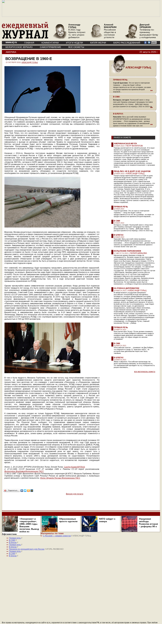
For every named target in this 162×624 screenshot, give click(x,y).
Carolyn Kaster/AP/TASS (74, 467)
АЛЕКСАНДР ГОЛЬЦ (30, 62)
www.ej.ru (11, 42)
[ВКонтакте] (22, 491)
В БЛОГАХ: (118, 114)
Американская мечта (125, 143)
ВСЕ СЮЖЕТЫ (76, 47)
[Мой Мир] (32, 491)
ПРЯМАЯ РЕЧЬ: (120, 80)
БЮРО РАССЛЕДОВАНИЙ (126, 42)
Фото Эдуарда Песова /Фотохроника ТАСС (60, 478)
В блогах (118, 235)
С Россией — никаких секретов (57, 536)
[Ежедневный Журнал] (25, 38)
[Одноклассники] (28, 491)
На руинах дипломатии (126, 288)
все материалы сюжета (144, 371)
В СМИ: (116, 97)
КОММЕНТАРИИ (50, 42)
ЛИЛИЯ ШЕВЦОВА (138, 253)
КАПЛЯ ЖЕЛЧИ (98, 42)
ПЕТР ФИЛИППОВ (134, 146)
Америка (11, 52)
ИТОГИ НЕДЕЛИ (74, 42)
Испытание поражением (127, 251)
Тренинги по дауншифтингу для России (26, 549)
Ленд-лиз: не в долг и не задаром (132, 171)
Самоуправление (50, 47)
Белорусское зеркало (19, 47)
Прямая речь (121, 207)
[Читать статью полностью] (133, 90)
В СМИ (117, 221)
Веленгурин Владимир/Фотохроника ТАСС (24, 471)
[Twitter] (25, 491)
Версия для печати (74, 494)
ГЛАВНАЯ (29, 42)
